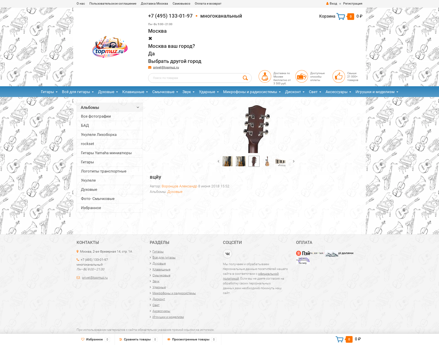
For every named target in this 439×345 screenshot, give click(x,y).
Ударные (207, 91)
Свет (313, 91)
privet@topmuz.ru (166, 67)
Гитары (47, 91)
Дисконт (293, 91)
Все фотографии (96, 116)
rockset (87, 143)
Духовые (106, 91)
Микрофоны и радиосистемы (250, 91)
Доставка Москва (154, 3)
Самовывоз (181, 3)
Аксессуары (337, 91)
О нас (81, 3)
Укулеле (88, 180)
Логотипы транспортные (103, 171)
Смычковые (163, 91)
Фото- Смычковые (98, 198)
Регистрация (352, 3)
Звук (186, 91)
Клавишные (133, 91)
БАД (85, 125)
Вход (333, 3)
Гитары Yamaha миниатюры (106, 153)
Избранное (91, 207)
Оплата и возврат (208, 3)
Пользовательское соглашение (112, 3)
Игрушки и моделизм (375, 91)
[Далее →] (256, 128)
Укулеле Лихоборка (99, 134)
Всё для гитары (76, 91)
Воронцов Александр (179, 186)
